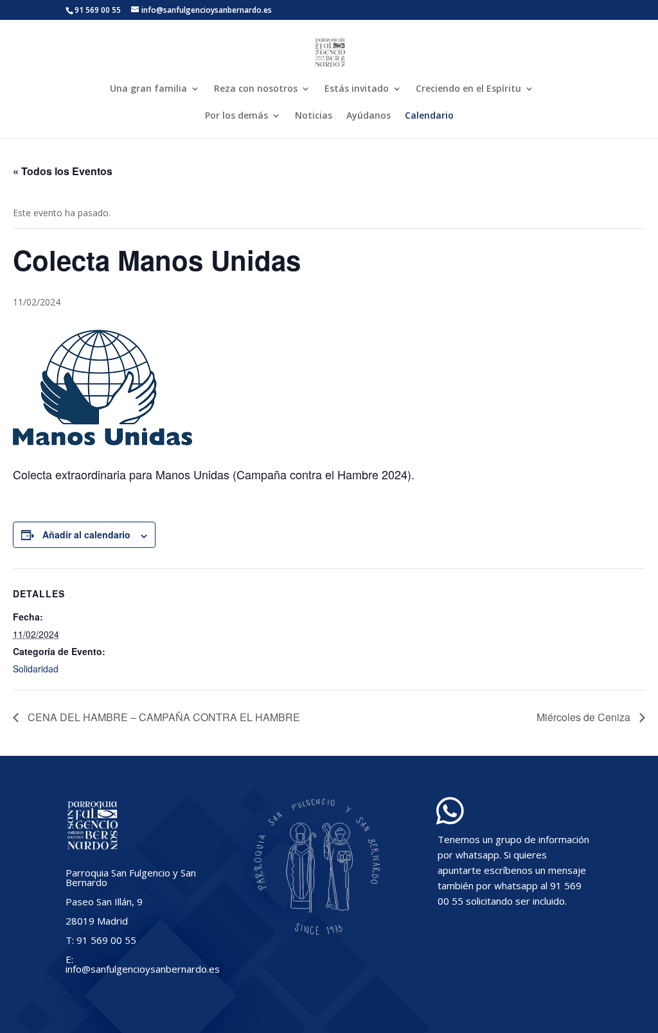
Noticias (313, 116)
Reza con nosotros (256, 89)
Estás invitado (357, 89)
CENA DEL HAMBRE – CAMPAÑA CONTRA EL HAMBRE (162, 717)
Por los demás (236, 116)
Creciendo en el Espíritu (468, 89)
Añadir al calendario (86, 534)
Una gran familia (148, 89)
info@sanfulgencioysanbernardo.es (143, 968)
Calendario (429, 116)
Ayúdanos (368, 116)
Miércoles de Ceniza (585, 717)
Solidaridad (35, 668)
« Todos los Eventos (62, 171)
